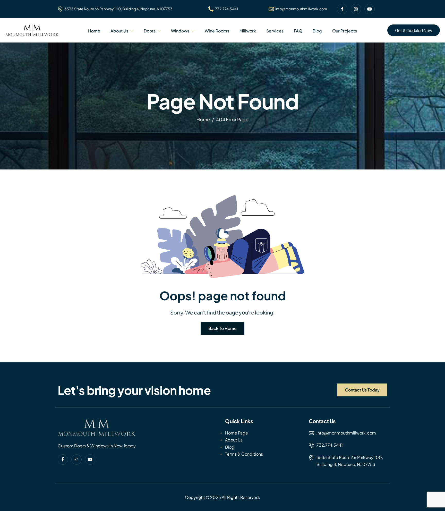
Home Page (236, 433)
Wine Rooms (217, 30)
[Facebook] (342, 9)
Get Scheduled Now (413, 30)
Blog (317, 30)
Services (275, 30)
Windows (180, 30)
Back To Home (222, 328)
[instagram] (356, 9)
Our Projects (344, 30)
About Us (119, 30)
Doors (150, 30)
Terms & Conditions (244, 454)
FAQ (298, 30)
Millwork (247, 30)
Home (94, 30)
